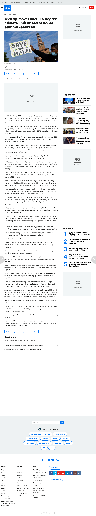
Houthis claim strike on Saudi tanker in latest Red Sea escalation (24, 345)
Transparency (37, 483)
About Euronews (38, 470)
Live (91, 7)
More (34, 466)
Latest (19, 477)
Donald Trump (32, 438)
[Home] (5, 14)
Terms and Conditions (39, 475)
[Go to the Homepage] (7, 8)
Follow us (20, 480)
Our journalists (5, 498)
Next (2, 483)
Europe (3, 470)
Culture (3, 490)
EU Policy (4, 477)
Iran (44, 447)
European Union (44, 443)
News (9, 14)
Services (19, 466)
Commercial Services (39, 472)
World (14, 14)
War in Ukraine (60, 434)
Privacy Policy (37, 480)
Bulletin (19, 472)
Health (68, 443)
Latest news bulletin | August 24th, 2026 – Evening (20, 340)
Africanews (20, 490)
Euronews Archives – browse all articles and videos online (8, 503)
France (55, 438)
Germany (58, 443)
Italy (52, 447)
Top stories (69, 94)
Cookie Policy (37, 477)
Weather (19, 475)
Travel (3, 488)
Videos (3, 493)
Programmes (5, 496)
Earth (2, 480)
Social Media (30, 443)
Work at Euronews (38, 488)
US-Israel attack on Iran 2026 (40, 434)
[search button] (58, 2)
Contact (35, 485)
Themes (3, 466)
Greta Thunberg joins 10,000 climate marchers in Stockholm (23, 349)
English (5, 2)
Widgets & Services (23, 488)
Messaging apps (22, 485)
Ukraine (45, 438)
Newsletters (55, 479)
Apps (18, 483)
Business (3, 475)
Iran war (65, 438)
